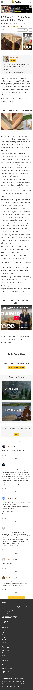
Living (3, 637)
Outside (4, 640)
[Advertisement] (16, 9)
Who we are (5, 660)
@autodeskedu (8, 672)
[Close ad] (30, 6)
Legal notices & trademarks (11, 686)
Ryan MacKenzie (10, 578)
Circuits (4, 625)
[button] (2, 2)
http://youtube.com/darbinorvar (14, 72)
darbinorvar (6, 23)
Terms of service (21, 678)
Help (3, 655)
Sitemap (4, 658)
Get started (5, 653)
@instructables (8, 668)
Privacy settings (19, 681)
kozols (8, 559)
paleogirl (8, 465)
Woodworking (23, 23)
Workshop (14, 23)
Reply (16, 458)
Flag (5, 455)
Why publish (5, 650)
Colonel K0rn (9, 528)
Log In (16, 434)
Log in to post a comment (16, 598)
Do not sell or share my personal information (16, 684)
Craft (3, 632)
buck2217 (8, 446)
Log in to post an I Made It (16, 367)
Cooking (4, 635)
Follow (13, 60)
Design (4, 630)
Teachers (4, 642)
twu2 (7, 498)
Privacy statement (8, 681)
